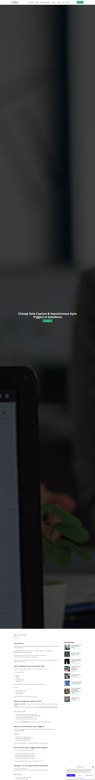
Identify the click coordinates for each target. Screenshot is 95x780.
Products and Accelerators (45, 2)
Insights (58, 2)
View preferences (89, 775)
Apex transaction (45, 669)
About (63, 2)
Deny (80, 775)
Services (36, 2)
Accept (70, 775)
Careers (67, 2)
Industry (53, 2)
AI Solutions (30, 2)
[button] (92, 766)
